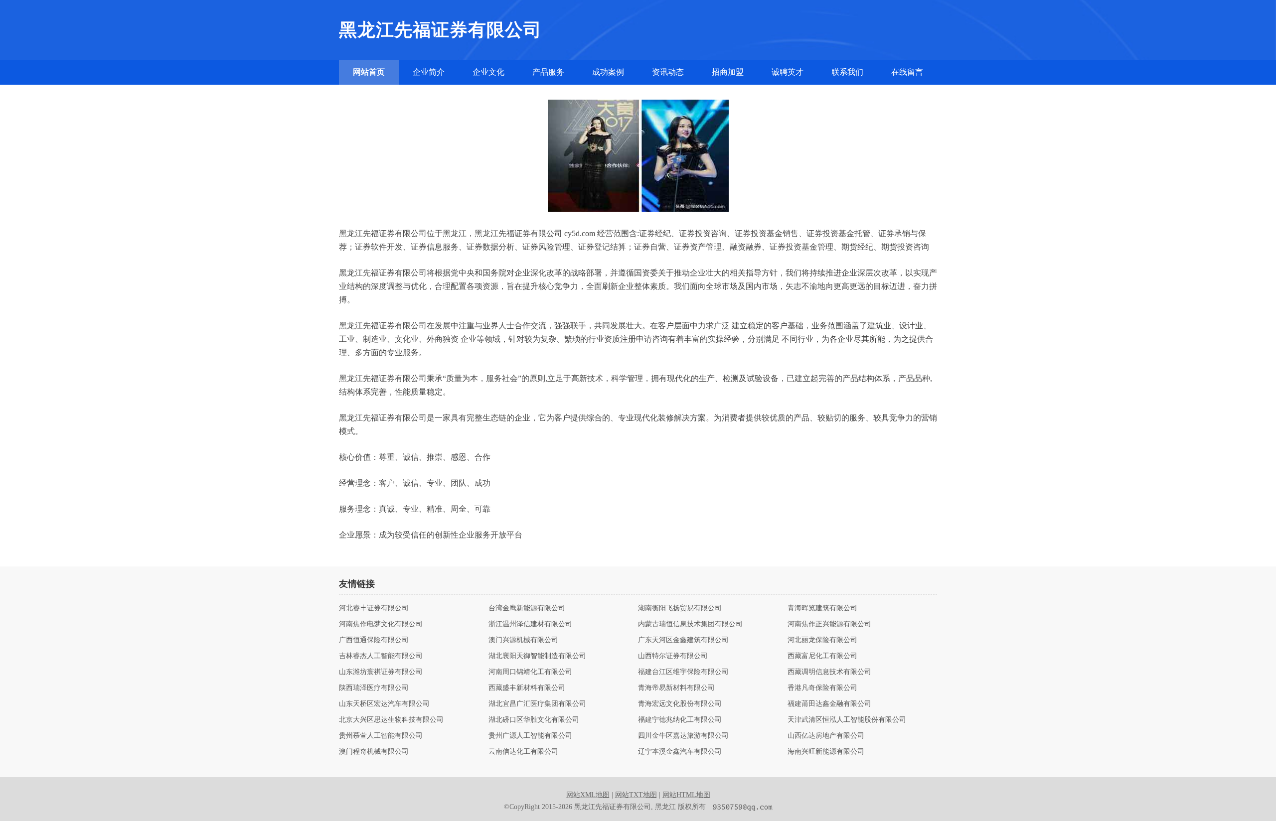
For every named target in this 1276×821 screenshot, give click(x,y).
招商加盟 (728, 72)
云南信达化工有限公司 (523, 751)
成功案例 (608, 72)
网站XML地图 (588, 795)
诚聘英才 (787, 72)
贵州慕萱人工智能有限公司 (381, 735)
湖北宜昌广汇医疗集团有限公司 (537, 703)
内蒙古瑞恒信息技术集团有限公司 (690, 624)
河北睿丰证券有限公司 (374, 608)
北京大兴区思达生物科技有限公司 (391, 719)
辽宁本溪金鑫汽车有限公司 (680, 751)
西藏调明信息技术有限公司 (829, 672)
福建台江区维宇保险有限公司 (683, 672)
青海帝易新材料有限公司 (676, 687)
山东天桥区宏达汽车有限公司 (384, 703)
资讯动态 (668, 72)
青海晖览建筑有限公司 (822, 608)
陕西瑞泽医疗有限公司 (374, 687)
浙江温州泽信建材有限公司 (530, 624)
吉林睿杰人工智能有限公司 (381, 656)
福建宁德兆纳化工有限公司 (680, 719)
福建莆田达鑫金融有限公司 (829, 703)
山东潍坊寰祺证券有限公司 (381, 672)
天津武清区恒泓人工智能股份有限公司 (847, 719)
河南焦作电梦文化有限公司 (381, 624)
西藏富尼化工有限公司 (822, 656)
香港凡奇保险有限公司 (822, 687)
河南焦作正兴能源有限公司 (829, 624)
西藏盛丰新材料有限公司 (526, 687)
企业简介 (429, 72)
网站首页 (369, 72)
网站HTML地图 (686, 795)
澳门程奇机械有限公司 (374, 751)
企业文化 (488, 72)
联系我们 (847, 72)
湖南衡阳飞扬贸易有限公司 (680, 608)
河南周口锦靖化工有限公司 (530, 672)
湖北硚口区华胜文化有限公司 (533, 719)
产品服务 (548, 72)
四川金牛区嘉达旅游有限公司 (683, 735)
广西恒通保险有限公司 (374, 640)
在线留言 (907, 72)
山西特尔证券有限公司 (673, 656)
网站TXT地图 (636, 795)
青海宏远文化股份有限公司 (680, 703)
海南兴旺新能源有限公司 (826, 751)
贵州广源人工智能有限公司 (530, 735)
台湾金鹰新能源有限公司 (526, 608)
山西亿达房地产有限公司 (826, 735)
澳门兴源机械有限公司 (523, 640)
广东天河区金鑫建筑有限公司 (683, 640)
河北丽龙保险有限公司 (822, 640)
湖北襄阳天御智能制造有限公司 (537, 656)
